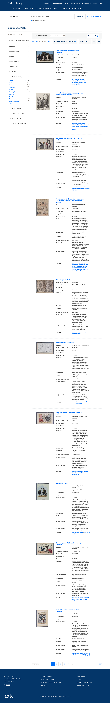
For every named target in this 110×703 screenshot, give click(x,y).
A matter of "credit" (62, 483)
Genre (11, 57)
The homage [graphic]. (63, 280)
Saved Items (47, 3)
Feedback (44, 685)
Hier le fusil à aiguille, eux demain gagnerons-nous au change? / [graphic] (69, 93)
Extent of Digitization (19, 40)
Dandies (11, 94)
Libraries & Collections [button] (47, 8)
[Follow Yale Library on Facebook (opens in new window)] (4, 685)
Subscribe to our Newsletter (51, 682)
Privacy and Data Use (84, 682)
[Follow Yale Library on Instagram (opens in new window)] (7, 685)
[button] (80, 16)
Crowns (11, 85)
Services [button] (28, 8)
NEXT (100, 664)
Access (12, 47)
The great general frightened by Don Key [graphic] (68, 543)
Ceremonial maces (14, 101)
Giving (79, 679)
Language (13, 67)
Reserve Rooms (86, 3)
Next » (48, 41)
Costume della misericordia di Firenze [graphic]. (67, 51)
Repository (14, 52)
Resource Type (15, 62)
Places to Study (97, 3)
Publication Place (17, 113)
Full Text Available (17, 123)
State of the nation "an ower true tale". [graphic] (68, 610)
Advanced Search (94, 16)
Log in (66, 3)
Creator (12, 72)
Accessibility (81, 677)
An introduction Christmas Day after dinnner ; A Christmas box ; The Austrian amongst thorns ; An (70, 200)
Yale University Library (15, 3)
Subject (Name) (15, 108)
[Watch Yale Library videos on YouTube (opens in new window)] (9, 685)
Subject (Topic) (15, 77)
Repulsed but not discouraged (65, 342)
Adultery (11, 96)
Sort (64, 41)
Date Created (15, 118)
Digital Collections (17, 28)
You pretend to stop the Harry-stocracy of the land (69, 139)
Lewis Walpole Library (77, 187)
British (11, 89)
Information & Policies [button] (71, 8)
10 (84, 41)
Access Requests (57, 3)
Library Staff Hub (83, 685)
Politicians (12, 87)
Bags (10, 99)
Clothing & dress (13, 92)
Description (35, 20)
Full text (43, 20)
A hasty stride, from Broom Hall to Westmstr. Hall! (70, 413)
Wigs (10, 82)
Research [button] (15, 8)
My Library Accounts (48, 679)
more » (11, 103)
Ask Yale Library (75, 3)
